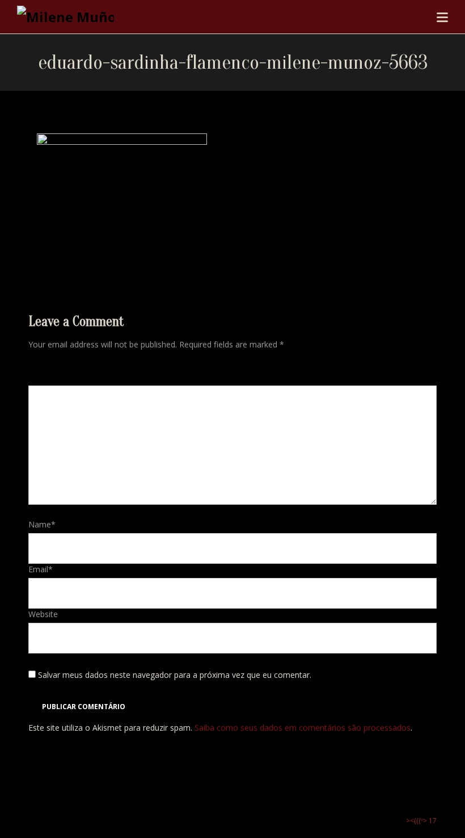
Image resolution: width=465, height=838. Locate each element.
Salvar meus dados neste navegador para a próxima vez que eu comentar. (174, 674)
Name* (42, 524)
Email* (40, 569)
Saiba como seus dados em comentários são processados (303, 727)
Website (43, 614)
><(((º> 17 (421, 821)
